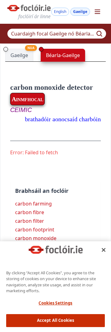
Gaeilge (80, 11)
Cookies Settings (55, 303)
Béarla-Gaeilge (63, 55)
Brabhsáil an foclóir (41, 190)
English (60, 11)
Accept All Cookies (55, 320)
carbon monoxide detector (51, 87)
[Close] (103, 250)
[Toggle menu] (97, 12)
